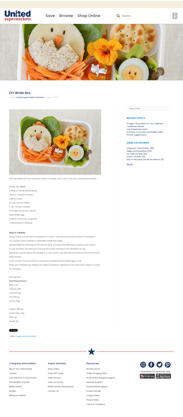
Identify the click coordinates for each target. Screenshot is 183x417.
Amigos (12, 391)
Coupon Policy (93, 395)
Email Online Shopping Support (100, 377)
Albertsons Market (17, 395)
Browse (66, 15)
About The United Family (20, 369)
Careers (12, 373)
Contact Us (53, 391)
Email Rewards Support (97, 386)
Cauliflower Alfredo (135, 126)
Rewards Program (94, 382)
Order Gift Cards (55, 373)
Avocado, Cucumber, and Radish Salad (145, 132)
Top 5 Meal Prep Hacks (137, 129)
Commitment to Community (23, 377)
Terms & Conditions (95, 404)
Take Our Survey (55, 382)
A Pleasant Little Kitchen (140, 148)
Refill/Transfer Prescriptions (60, 386)
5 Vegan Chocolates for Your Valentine (145, 123)
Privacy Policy (92, 400)
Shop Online (88, 15)
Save (50, 15)
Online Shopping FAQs (96, 373)
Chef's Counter (136, 156)
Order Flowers (54, 377)
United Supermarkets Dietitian (30, 97)
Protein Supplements (136, 135)
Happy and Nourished (26, 336)
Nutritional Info (93, 369)
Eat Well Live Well (137, 154)
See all (129, 164)
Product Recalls (93, 391)
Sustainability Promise (19, 382)
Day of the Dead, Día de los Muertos (145, 159)
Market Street (15, 386)
